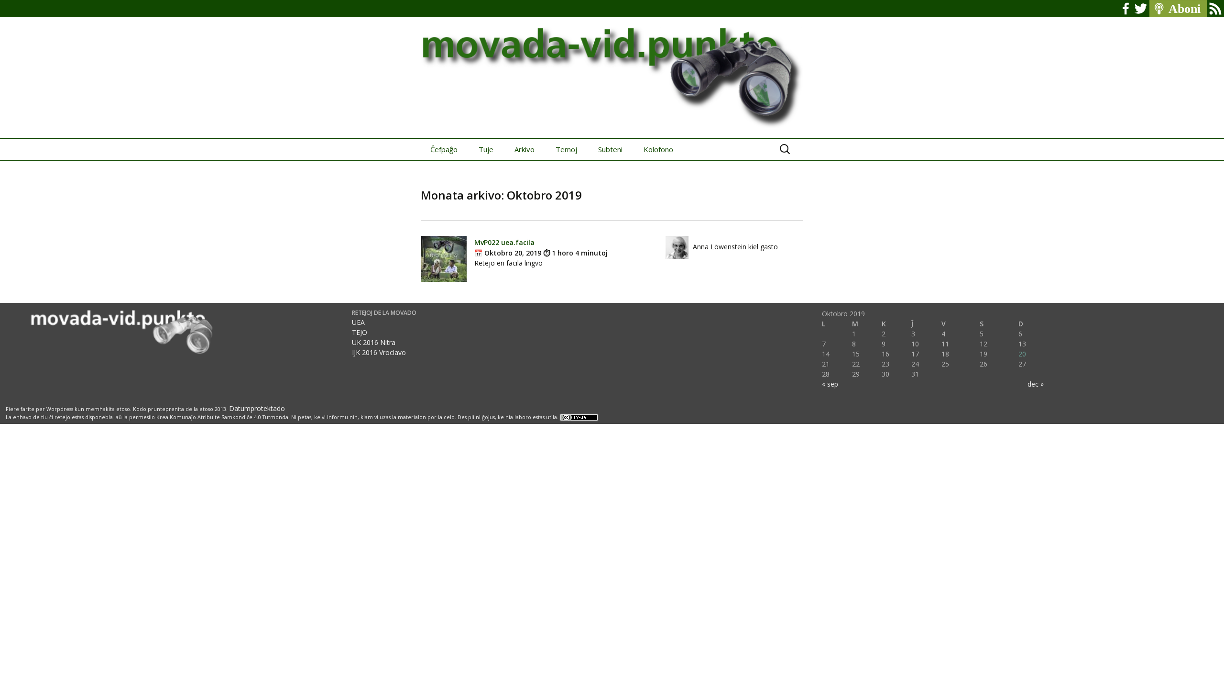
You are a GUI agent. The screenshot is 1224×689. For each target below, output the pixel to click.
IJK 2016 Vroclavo (379, 352)
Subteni (610, 149)
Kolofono (658, 149)
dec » (1035, 384)
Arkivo (524, 149)
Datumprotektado (257, 408)
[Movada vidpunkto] (612, 69)
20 (1022, 353)
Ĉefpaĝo (444, 149)
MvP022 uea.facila (504, 242)
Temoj (566, 149)
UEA (358, 322)
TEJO (359, 332)
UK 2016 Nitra (373, 342)
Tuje (486, 149)
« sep (830, 384)
